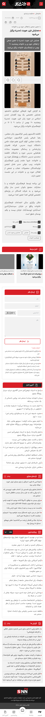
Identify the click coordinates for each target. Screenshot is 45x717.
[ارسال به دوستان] (15, 22)
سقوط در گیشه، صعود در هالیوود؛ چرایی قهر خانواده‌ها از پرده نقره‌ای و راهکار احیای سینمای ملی (21, 657)
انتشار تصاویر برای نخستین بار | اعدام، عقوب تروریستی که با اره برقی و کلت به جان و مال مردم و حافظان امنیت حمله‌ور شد (21, 492)
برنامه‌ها (31, 715)
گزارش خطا (15, 222)
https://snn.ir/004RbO (30, 222)
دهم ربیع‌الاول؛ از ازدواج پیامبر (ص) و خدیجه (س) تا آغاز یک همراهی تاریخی (22, 449)
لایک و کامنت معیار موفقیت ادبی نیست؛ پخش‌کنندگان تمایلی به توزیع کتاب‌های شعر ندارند (23, 441)
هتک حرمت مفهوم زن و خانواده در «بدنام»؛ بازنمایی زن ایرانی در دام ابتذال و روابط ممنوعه (22, 638)
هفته (10, 532)
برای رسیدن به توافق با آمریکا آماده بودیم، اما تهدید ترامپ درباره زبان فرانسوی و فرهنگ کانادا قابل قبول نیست (21, 502)
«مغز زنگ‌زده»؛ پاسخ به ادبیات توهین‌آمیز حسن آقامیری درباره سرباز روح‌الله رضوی (24, 434)
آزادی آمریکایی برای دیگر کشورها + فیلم (27, 560)
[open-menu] (41, 4)
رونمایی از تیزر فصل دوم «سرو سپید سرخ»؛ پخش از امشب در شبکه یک (22, 594)
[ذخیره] (10, 22)
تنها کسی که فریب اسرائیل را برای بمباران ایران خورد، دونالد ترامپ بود (23, 483)
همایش (26, 232)
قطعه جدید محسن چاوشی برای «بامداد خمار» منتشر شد (24, 613)
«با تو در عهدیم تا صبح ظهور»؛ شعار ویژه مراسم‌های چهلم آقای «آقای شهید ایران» (22, 539)
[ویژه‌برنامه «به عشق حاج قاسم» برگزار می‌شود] (29, 261)
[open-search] (4, 4)
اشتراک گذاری (8, 226)
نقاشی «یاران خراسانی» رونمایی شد (28, 467)
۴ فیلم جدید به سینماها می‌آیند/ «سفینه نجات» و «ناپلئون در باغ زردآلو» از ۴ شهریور (22, 407)
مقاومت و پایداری (28, 13)
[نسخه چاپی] (5, 22)
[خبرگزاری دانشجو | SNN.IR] (22, 4)
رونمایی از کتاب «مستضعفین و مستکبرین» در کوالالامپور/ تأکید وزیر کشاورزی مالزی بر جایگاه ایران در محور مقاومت (22, 568)
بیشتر (7, 476)
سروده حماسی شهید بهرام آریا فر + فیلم (26, 576)
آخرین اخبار (30, 385)
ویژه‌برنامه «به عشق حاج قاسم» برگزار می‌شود (30, 276)
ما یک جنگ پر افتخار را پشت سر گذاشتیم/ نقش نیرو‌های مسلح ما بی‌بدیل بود (22, 522)
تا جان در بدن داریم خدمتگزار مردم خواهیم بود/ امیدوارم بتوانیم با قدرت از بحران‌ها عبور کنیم (21, 514)
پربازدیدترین (14, 715)
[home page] (22, 710)
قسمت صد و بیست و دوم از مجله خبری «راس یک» (23, 508)
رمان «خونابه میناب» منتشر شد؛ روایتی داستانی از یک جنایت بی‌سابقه (23, 400)
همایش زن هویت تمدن (13, 232)
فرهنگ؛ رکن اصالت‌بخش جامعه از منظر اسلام (25, 580)
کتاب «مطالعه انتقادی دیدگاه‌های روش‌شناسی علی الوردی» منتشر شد (22, 457)
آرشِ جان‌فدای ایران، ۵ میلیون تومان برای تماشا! (23, 463)
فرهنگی (37, 13)
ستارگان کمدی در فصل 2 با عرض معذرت (26, 545)
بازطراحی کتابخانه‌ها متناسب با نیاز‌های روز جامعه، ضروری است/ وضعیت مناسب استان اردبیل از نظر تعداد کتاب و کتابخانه (23, 603)
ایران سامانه (19, 705)
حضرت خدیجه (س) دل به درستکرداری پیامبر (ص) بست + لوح (23, 415)
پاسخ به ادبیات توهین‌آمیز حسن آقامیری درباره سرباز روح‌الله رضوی (22, 392)
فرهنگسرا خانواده (34, 238)
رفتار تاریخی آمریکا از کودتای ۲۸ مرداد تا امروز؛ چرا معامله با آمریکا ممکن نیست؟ (23, 587)
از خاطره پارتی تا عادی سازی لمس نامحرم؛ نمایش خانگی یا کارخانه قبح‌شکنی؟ (22, 631)
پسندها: (35, 226)
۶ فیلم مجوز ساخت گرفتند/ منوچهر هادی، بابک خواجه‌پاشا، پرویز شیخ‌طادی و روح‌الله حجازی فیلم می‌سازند (23, 424)
